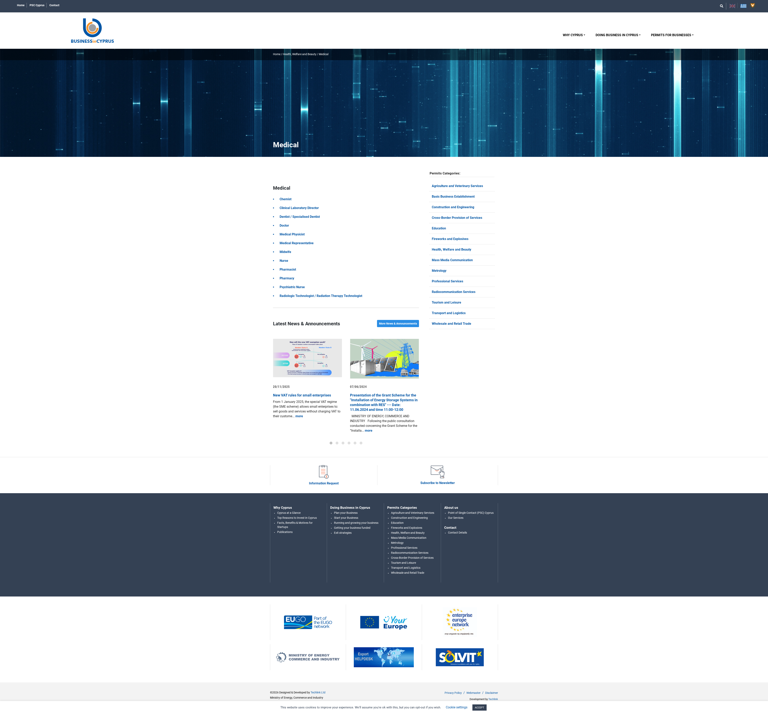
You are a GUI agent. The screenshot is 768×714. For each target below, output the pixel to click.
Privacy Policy (453, 692)
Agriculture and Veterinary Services (457, 186)
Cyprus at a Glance (289, 512)
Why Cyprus (573, 35)
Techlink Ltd (318, 692)
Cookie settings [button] (456, 707)
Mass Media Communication (452, 260)
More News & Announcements (398, 323)
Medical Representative (297, 243)
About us (451, 508)
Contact (54, 5)
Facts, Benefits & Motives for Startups (295, 525)
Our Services (455, 517)
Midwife (285, 252)
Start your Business (346, 517)
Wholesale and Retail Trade (451, 324)
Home (21, 5)
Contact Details (457, 532)
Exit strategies (343, 532)
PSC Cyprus (37, 5)
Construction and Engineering (453, 207)
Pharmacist (288, 269)
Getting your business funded (352, 527)
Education (439, 228)
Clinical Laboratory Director (299, 208)
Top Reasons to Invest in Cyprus (297, 517)
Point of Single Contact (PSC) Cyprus (471, 512)
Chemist (285, 199)
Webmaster (473, 692)
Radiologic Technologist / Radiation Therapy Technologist (321, 296)
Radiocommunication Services (453, 292)
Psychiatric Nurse (292, 287)
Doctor (284, 225)
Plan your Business (346, 512)
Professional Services (447, 281)
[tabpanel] (307, 379)
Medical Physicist (292, 234)
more (299, 416)
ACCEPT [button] (479, 707)
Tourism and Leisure (446, 302)
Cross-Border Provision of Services (457, 218)
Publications (285, 532)
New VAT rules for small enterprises (302, 395)
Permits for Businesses (671, 35)
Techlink (493, 699)
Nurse (284, 261)
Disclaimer (491, 692)
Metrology (439, 271)
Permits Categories (402, 508)
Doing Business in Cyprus (617, 35)
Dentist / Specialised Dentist (300, 217)
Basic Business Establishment (453, 196)
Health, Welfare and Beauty (299, 54)
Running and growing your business (356, 522)
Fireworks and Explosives (450, 239)
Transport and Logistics (449, 313)
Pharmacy (287, 278)
